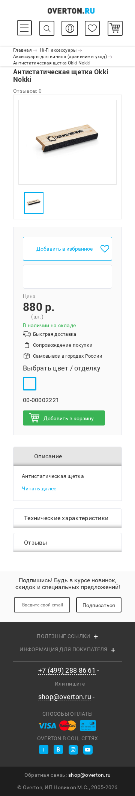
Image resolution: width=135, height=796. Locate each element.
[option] (67, 142)
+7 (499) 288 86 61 (67, 670)
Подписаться (98, 605)
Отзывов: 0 (27, 91)
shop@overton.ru (64, 697)
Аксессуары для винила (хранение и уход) (60, 56)
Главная (22, 50)
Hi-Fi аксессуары (58, 50)
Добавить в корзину (69, 418)
